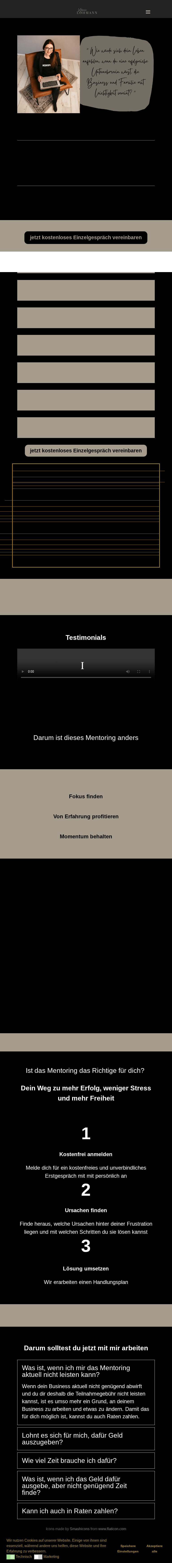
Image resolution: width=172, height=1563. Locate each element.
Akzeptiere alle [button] (154, 1548)
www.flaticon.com (112, 1529)
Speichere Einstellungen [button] (128, 1548)
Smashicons (80, 1529)
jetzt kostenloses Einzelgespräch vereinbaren (86, 237)
